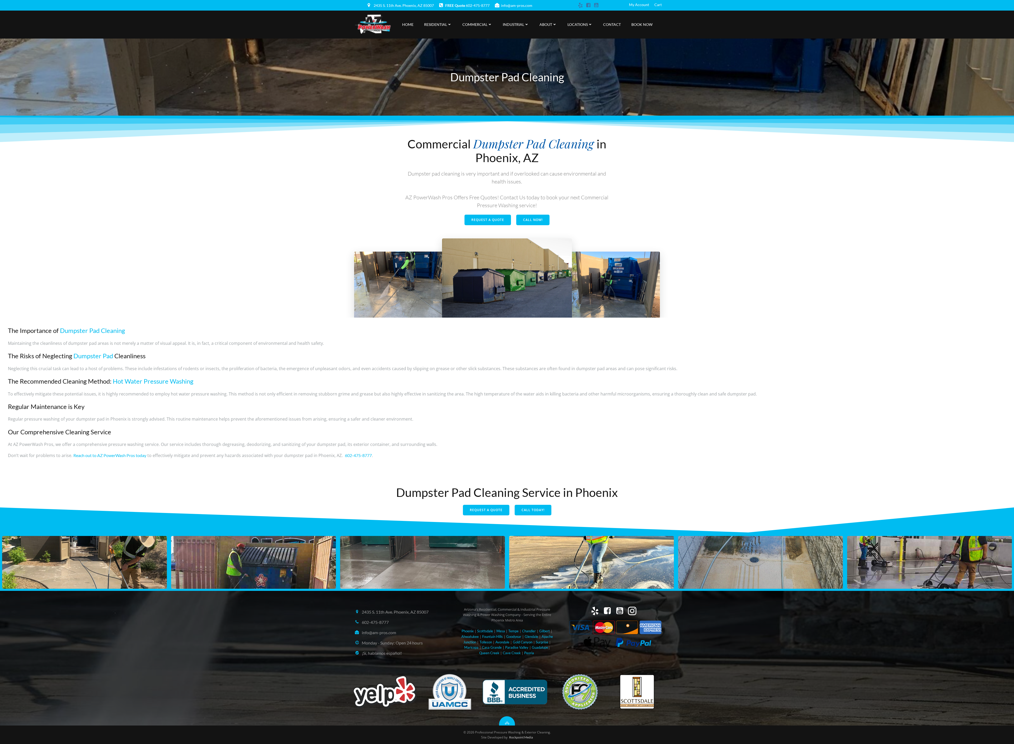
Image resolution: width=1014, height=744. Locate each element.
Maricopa (471, 647)
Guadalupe (540, 647)
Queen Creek (489, 653)
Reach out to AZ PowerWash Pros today (109, 455)
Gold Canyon (522, 642)
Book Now (641, 24)
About (545, 24)
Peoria (529, 653)
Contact (612, 24)
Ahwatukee (470, 636)
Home (408, 24)
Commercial (474, 24)
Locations (577, 24)
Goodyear (513, 636)
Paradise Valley (516, 647)
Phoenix (468, 631)
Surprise (542, 642)
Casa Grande (492, 647)
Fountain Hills (492, 636)
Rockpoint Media (521, 737)
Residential (435, 24)
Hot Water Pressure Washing (153, 381)
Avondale (502, 642)
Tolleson (486, 642)
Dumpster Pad (93, 356)
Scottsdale (485, 631)
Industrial (513, 24)
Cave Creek (512, 653)
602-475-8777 (358, 455)
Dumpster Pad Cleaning (92, 330)
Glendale (531, 636)
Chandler (529, 631)
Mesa (500, 631)
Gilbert (544, 631)
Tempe (513, 631)
